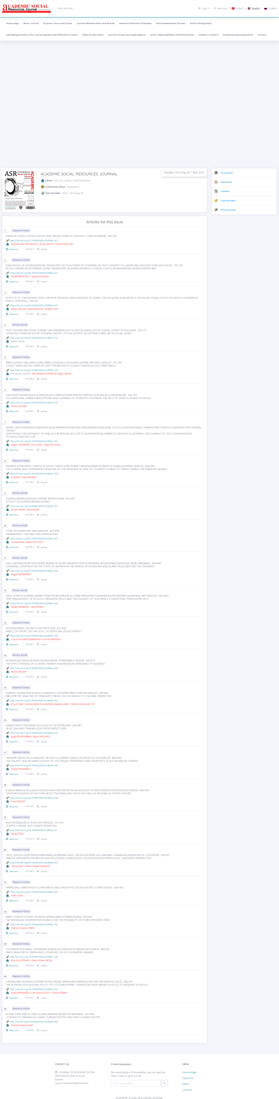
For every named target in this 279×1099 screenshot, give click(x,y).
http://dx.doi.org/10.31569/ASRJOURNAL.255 (34, 892)
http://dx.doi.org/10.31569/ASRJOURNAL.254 (34, 862)
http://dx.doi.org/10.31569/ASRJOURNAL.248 (34, 765)
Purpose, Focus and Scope (57, 23)
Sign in (205, 8)
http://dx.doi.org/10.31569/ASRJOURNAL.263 (34, 1021)
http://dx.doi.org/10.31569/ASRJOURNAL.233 (34, 473)
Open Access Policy (92, 34)
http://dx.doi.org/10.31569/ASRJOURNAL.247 (34, 240)
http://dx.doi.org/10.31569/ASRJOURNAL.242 (34, 603)
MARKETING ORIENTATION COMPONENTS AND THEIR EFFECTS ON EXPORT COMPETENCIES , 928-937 (65, 887)
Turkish (239, 8)
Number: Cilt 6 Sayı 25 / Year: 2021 (184, 172)
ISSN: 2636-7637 (65, 8)
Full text (30, 249)
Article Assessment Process (170, 23)
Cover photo (227, 173)
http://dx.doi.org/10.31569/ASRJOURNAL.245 (34, 305)
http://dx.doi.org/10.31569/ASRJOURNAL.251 (33, 830)
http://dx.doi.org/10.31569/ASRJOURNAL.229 (34, 668)
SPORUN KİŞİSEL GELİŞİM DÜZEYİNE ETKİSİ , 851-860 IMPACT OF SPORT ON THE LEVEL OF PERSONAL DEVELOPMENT (43, 630)
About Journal (31, 23)
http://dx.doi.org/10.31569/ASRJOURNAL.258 (34, 956)
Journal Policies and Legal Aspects (127, 34)
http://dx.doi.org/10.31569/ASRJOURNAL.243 (34, 570)
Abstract (13, 249)
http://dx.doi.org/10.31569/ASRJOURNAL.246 (34, 732)
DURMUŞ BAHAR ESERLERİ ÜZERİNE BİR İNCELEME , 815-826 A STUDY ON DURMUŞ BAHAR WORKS (40, 500)
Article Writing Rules (201, 23)
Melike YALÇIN (17, 341)
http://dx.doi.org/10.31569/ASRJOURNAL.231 (33, 506)
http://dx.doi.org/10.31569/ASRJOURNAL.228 (34, 797)
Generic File (226, 182)
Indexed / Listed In (208, 34)
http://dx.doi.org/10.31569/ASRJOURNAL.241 (33, 538)
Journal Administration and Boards (96, 23)
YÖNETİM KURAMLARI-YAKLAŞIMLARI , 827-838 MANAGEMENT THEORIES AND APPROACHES (32, 532)
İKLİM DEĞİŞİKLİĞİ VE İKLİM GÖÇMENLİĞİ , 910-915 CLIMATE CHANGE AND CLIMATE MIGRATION (34, 824)
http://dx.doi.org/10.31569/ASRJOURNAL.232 (34, 402)
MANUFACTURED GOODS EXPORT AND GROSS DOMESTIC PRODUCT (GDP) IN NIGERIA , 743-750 (61, 236)
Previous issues (228, 210)
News (186, 1083)
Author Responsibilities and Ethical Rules (172, 34)
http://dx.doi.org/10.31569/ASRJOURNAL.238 (34, 635)
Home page (12, 23)
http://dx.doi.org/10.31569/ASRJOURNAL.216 (33, 337)
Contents (225, 191)
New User (222, 8)
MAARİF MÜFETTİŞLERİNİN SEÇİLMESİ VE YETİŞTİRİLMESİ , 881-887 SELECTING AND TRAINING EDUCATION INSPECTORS (44, 727)
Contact (262, 34)
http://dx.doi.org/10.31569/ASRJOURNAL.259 (34, 989)
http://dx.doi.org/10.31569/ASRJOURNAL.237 (34, 441)
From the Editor (228, 200)
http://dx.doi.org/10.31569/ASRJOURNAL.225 (34, 370)
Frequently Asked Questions (238, 34)
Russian (272, 8)
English (256, 8)
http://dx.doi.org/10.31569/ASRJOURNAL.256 (34, 924)
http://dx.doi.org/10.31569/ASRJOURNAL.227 (34, 272)
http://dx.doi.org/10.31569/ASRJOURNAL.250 (34, 700)
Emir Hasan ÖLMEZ (20, 373)
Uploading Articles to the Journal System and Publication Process (42, 34)
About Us (188, 1078)
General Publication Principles (135, 23)
